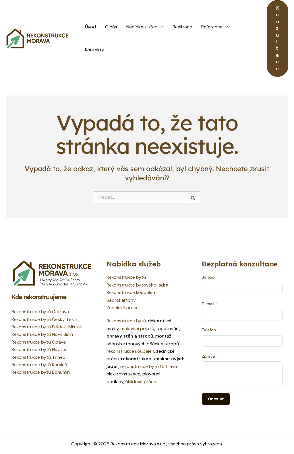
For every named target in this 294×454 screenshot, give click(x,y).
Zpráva (208, 356)
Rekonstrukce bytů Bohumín (40, 372)
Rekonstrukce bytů (126, 321)
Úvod (90, 27)
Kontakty (94, 50)
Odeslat (216, 399)
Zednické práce (123, 308)
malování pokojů (137, 329)
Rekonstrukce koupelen (131, 292)
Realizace (182, 27)
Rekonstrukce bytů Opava (38, 342)
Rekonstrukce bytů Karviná (39, 365)
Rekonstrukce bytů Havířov (39, 349)
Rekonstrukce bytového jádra (137, 285)
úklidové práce (140, 382)
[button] (160, 26)
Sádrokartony (121, 300)
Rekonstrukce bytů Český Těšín (44, 319)
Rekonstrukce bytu (126, 277)
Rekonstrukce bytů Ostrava (40, 312)
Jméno (208, 277)
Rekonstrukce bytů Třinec (38, 357)
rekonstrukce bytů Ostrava (148, 366)
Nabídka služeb (142, 27)
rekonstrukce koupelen (130, 351)
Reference (212, 27)
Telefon (209, 329)
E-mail (208, 303)
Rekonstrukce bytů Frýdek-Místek (46, 327)
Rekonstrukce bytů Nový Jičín (42, 334)
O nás (111, 27)
